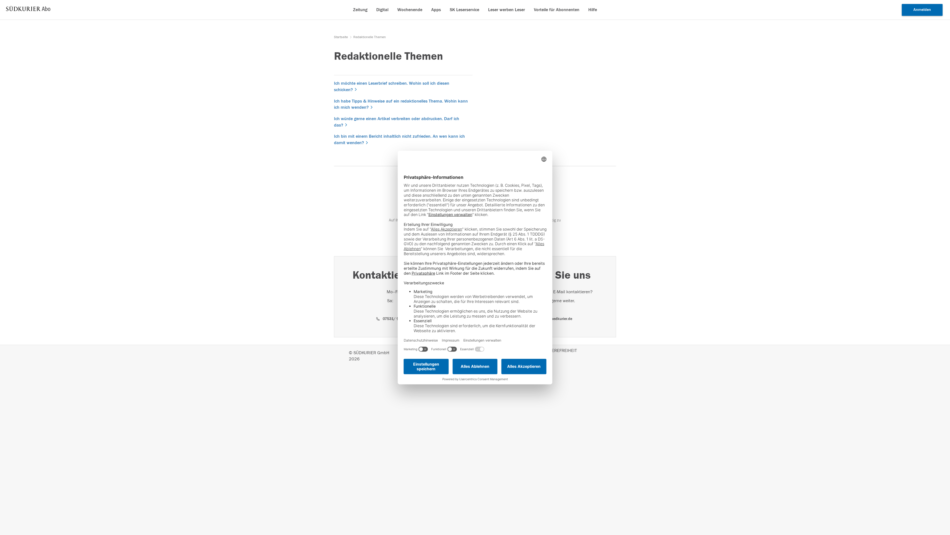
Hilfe (592, 9)
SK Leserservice (464, 9)
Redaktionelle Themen (369, 37)
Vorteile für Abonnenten (556, 9)
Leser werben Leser (506, 9)
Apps (436, 9)
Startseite (341, 37)
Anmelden (922, 9)
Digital (382, 9)
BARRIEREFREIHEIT (558, 350)
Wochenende (409, 9)
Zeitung (360, 9)
